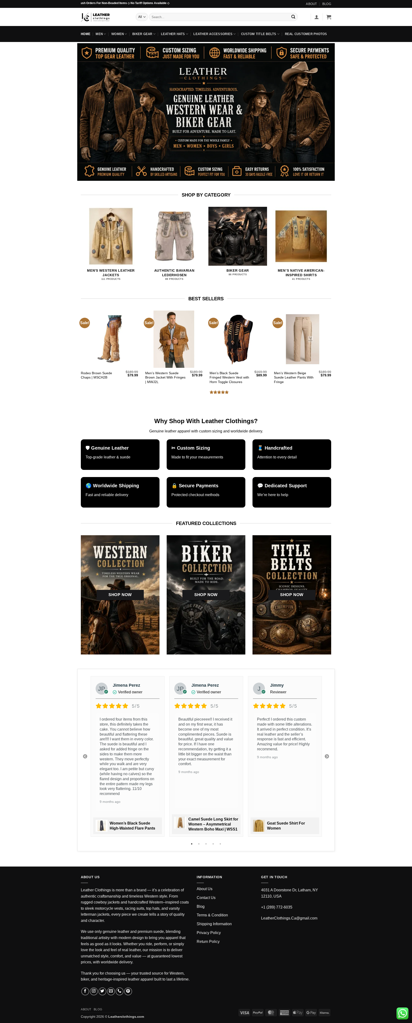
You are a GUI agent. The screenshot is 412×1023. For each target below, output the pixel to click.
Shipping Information (214, 924)
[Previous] (90, 238)
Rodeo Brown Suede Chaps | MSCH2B (96, 375)
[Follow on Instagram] (94, 991)
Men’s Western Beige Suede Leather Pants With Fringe (294, 377)
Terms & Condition (212, 915)
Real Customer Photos (306, 34)
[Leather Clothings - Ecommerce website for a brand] (105, 17)
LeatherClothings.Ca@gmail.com (289, 918)
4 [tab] (213, 843)
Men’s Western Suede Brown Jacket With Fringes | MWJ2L (165, 377)
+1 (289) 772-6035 (276, 907)
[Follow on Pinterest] (128, 991)
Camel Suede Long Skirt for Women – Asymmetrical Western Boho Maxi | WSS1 (213, 824)
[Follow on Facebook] (85, 991)
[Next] (322, 238)
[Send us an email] (111, 991)
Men (99, 34)
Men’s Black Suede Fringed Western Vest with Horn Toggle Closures (229, 377)
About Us (204, 889)
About (311, 4)
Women (117, 34)
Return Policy (208, 942)
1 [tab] (192, 843)
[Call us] (120, 991)
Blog (326, 4)
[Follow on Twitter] (102, 991)
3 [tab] (206, 843)
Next (327, 756)
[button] (316, 17)
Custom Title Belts (258, 34)
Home (85, 34)
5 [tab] (221, 843)
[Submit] (293, 17)
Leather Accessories (212, 34)
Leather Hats (173, 34)
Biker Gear (142, 34)
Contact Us (206, 898)
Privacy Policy (209, 933)
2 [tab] (199, 843)
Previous (85, 756)
